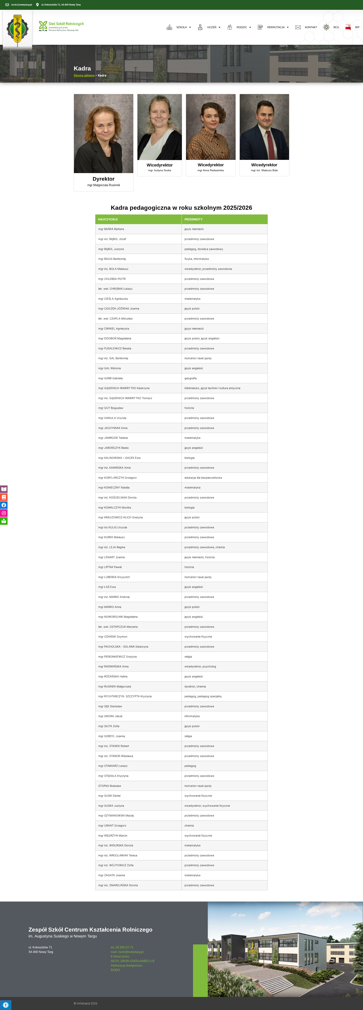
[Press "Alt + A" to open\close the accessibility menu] (5, 1005)
